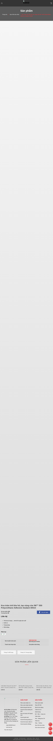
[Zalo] (50, 728)
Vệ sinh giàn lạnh (24, 717)
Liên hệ (37, 738)
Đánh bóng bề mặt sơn (26, 707)
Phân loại (3, 631)
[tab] (8, 652)
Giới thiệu (16, 738)
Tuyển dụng (29, 738)
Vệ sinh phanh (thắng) (25, 724)
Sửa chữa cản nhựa (40, 727)
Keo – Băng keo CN (40, 718)
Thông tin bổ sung (8, 652)
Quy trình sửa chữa (14, 14)
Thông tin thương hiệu (26, 652)
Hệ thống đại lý (22, 738)
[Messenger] (50, 733)
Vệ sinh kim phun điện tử (26, 721)
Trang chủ (4, 14)
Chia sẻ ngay (44, 612)
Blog (34, 738)
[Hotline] (50, 724)
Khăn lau (37, 720)
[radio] (2, 634)
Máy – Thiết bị (38, 723)
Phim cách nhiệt (39, 703)
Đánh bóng (38, 711)
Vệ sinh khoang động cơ (26, 719)
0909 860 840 (32, 640)
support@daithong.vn (10, 725)
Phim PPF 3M (38, 705)
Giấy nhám (37, 716)
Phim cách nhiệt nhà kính (26, 705)
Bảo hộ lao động (39, 707)
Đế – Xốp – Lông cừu (40, 714)
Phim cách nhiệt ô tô (25, 703)
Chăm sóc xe (38, 709)
